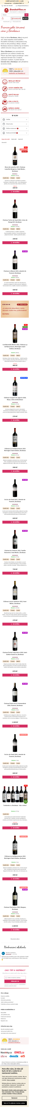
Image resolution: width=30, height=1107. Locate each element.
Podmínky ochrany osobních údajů (9, 1004)
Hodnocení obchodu (15, 947)
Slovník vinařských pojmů (7, 1029)
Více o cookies (11, 1080)
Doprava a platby (5, 996)
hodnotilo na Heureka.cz (17, 73)
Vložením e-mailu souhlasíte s (14, 985)
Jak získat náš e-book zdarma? (8, 1033)
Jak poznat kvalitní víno (6, 1031)
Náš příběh (3, 1012)
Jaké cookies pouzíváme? (7, 1002)
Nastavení (14, 1098)
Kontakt (3, 998)
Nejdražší (20, 139)
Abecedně (4, 142)
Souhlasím (14, 1103)
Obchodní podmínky (6, 1000)
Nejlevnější (13, 139)
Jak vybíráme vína (5, 1014)
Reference (3, 1018)
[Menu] (25, 18)
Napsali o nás (4, 1020)
